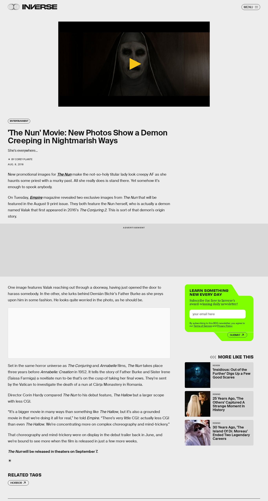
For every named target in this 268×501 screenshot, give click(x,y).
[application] (134, 64)
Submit (235, 335)
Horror (16, 483)
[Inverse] (40, 6)
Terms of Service (203, 326)
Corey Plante (23, 159)
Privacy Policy (224, 326)
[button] (134, 64)
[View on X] (89, 333)
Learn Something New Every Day (209, 292)
